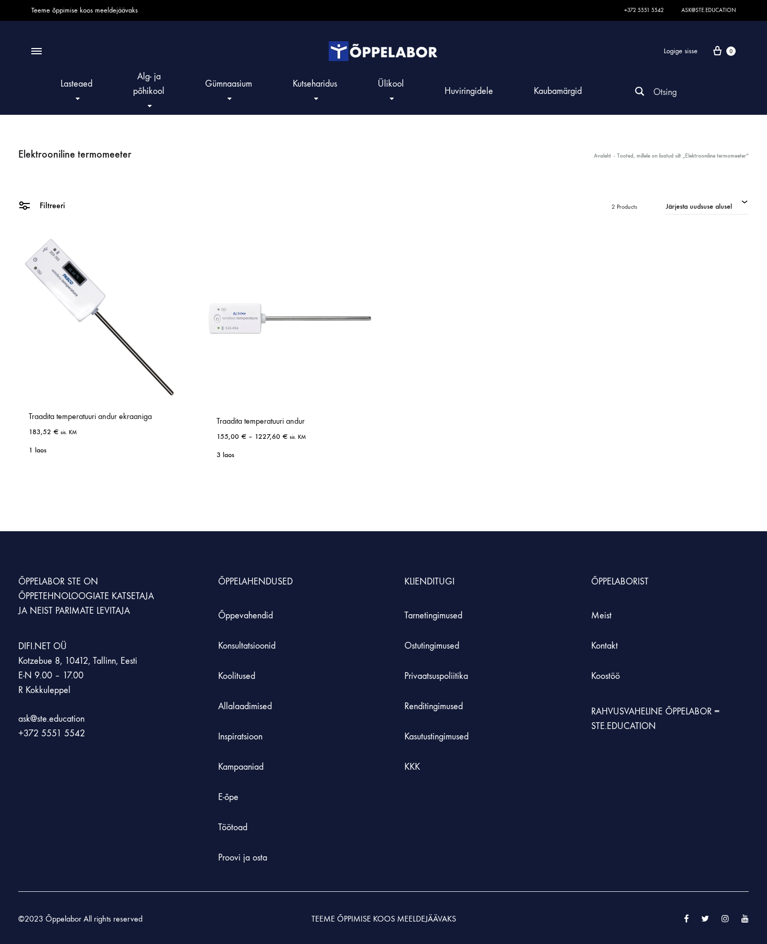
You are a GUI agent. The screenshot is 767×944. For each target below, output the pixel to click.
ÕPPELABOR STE (49, 581)
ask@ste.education (708, 10)
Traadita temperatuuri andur (261, 421)
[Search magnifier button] (640, 91)
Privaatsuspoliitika (436, 676)
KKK (412, 766)
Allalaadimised (245, 706)
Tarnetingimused (433, 615)
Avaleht (602, 155)
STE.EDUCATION (623, 726)
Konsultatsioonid (246, 645)
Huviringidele (469, 91)
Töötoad (232, 827)
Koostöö (605, 676)
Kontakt (604, 645)
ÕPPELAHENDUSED (255, 581)
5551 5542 (63, 733)
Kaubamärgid (558, 91)
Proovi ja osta (242, 857)
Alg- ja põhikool (148, 84)
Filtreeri (51, 205)
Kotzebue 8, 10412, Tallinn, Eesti (77, 660)
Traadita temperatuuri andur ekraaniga (90, 416)
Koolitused (236, 676)
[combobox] (707, 205)
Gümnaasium (228, 83)
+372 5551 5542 (644, 10)
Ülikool (391, 83)
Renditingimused (433, 706)
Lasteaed (76, 83)
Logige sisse (681, 50)
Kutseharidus (315, 83)
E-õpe (228, 797)
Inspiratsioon (240, 736)
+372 (29, 733)
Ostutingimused (431, 645)
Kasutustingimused (436, 736)
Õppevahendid (245, 615)
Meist (601, 615)
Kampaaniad (242, 766)
